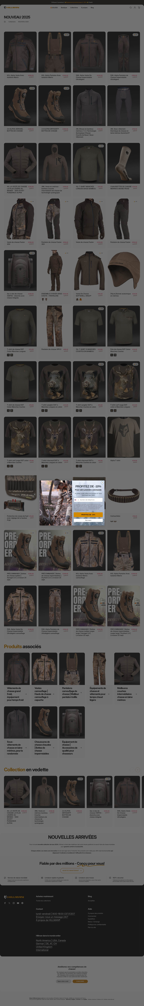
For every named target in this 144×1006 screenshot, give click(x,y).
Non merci (88, 520)
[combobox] (76, 500)
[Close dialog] (102, 482)
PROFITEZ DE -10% (88, 515)
